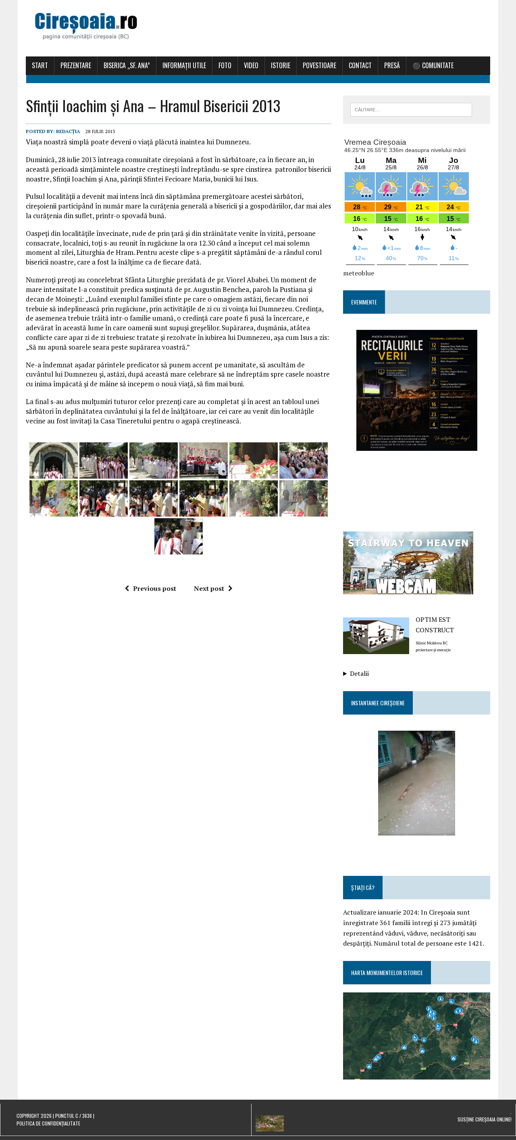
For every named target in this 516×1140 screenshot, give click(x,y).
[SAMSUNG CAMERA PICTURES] (416, 776)
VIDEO (251, 65)
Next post (209, 588)
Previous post (154, 588)
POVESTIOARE (319, 65)
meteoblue (358, 273)
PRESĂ (392, 65)
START (40, 65)
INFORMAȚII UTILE (184, 65)
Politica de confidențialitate (48, 1123)
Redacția (68, 131)
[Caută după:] (411, 108)
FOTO (224, 65)
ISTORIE (280, 65)
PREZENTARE (75, 65)
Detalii (359, 673)
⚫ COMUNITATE (433, 65)
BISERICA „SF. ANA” (127, 65)
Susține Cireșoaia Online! (485, 1119)
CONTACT (360, 65)
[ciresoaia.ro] (258, 28)
